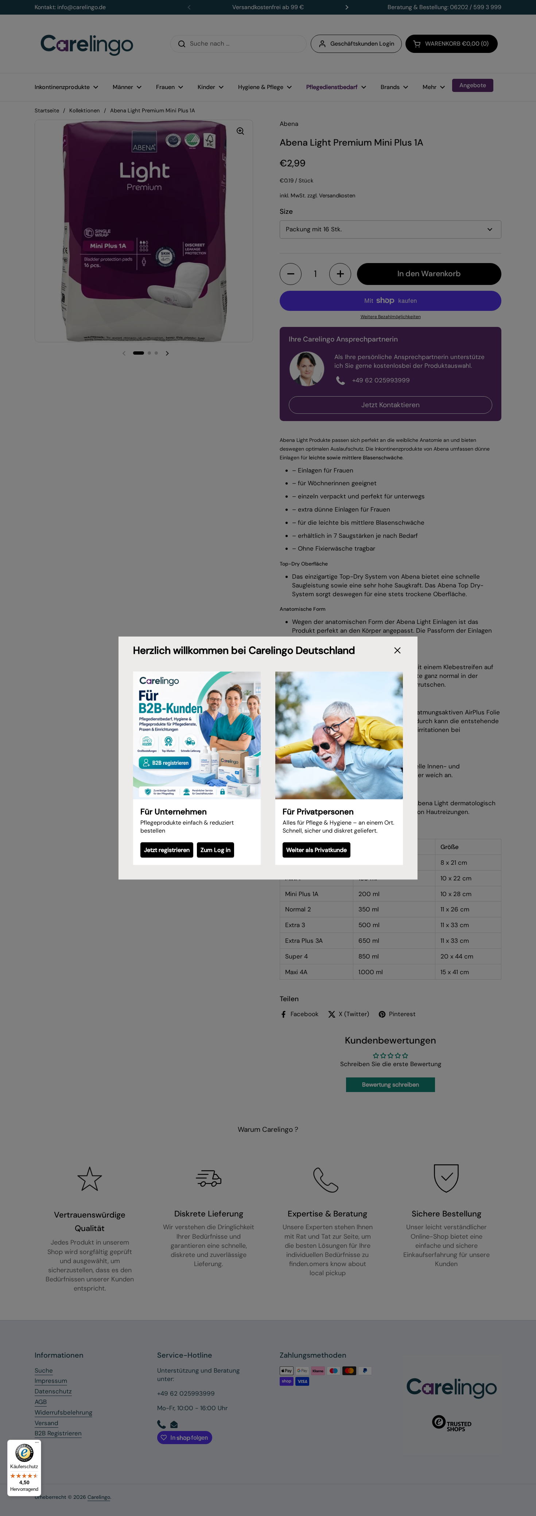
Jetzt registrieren (167, 849)
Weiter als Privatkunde (316, 849)
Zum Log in (215, 849)
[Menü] (36, 1444)
